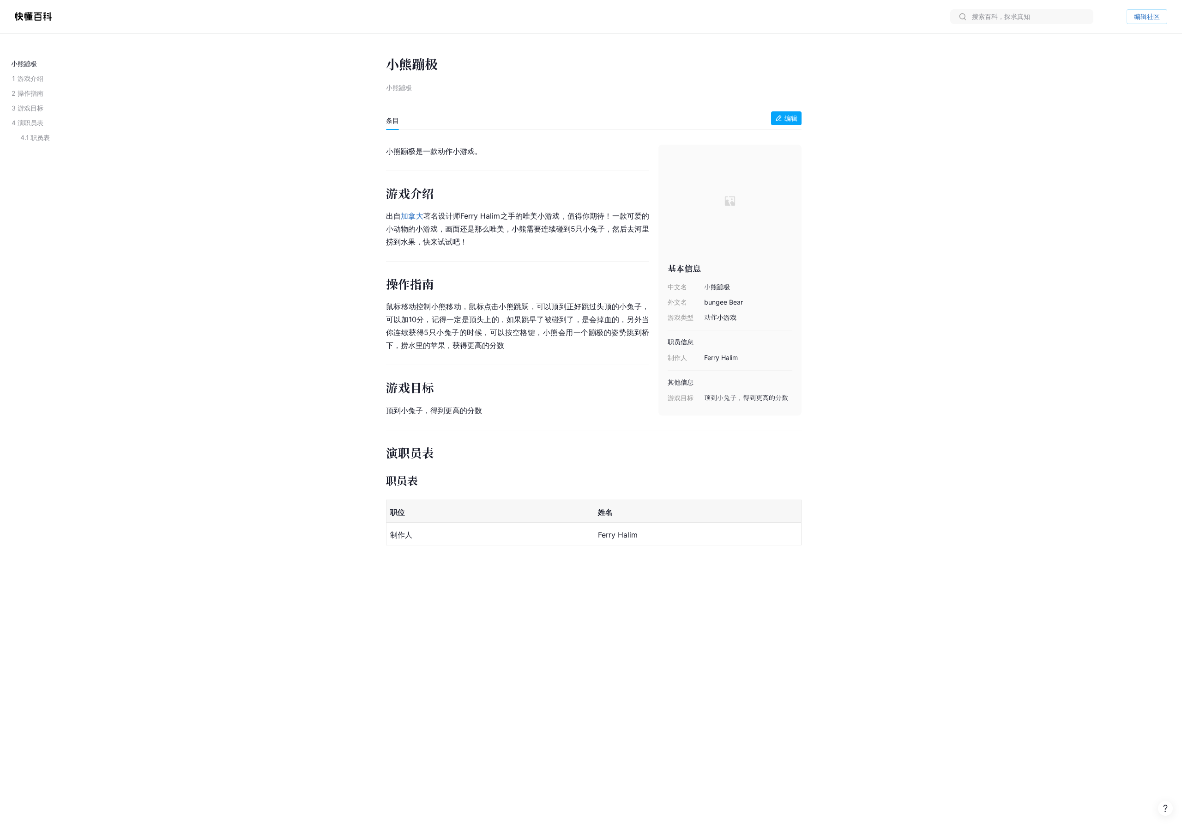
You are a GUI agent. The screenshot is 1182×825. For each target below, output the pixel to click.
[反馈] (1165, 808)
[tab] (392, 120)
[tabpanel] (594, 346)
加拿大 (412, 215)
